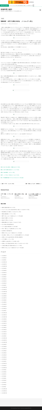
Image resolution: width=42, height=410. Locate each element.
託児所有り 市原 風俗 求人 (7, 230)
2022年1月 (4, 361)
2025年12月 (4, 262)
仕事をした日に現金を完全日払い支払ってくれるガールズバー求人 (15, 243)
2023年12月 (4, 312)
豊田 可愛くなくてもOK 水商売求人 (33, 183)
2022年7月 (4, 348)
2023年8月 (4, 321)
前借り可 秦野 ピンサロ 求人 (7, 218)
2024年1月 (4, 310)
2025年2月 (4, 283)
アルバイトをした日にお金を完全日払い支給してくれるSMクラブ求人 (22, 5)
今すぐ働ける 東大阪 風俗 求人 (8, 224)
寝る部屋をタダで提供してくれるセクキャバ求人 (11, 211)
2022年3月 (4, 357)
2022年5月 (4, 352)
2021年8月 (4, 371)
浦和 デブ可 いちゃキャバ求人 (8, 183)
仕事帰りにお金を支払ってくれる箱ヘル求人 (10, 241)
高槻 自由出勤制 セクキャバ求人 (8, 172)
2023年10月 (4, 316)
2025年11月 (4, 264)
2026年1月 (4, 259)
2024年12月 (4, 287)
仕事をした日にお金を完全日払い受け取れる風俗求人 (12, 237)
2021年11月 (4, 365)
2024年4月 (4, 304)
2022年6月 (4, 350)
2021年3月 (4, 382)
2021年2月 (4, 384)
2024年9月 (4, 293)
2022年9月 (4, 344)
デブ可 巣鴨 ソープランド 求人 (8, 239)
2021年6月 (4, 376)
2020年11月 (4, 390)
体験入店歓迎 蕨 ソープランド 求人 (9, 213)
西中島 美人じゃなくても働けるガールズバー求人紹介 (13, 247)
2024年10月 (4, 291)
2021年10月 (4, 367)
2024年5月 (4, 302)
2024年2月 (4, 308)
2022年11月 (4, 340)
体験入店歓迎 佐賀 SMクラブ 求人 (8, 207)
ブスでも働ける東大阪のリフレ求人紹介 (10, 226)
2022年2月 (4, 359)
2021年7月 (4, 374)
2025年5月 (4, 276)
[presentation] (33, 6)
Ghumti (22, 408)
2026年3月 (4, 255)
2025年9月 (4, 268)
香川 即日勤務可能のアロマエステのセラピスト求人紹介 (12, 177)
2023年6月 (4, 325)
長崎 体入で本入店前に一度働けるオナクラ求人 (10, 167)
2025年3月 (4, 281)
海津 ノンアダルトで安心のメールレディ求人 (10, 175)
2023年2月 (4, 333)
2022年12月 (4, 338)
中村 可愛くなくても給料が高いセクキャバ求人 (11, 228)
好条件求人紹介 (6, 9)
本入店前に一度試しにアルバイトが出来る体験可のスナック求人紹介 (15, 235)
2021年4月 (4, 380)
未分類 (2, 18)
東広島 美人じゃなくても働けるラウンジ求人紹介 (12, 232)
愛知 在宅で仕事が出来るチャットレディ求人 (10, 169)
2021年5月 (4, 378)
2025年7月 (4, 272)
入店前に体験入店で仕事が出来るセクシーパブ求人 (12, 245)
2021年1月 (4, 386)
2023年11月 (4, 314)
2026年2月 (4, 257)
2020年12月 (4, 388)
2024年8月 (4, 295)
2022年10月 (4, 342)
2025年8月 (4, 270)
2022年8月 (4, 346)
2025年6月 (4, 274)
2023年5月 (4, 327)
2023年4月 (4, 329)
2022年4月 (4, 355)
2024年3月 (4, 306)
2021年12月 (4, 363)
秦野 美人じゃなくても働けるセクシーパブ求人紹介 (12, 216)
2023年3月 (4, 331)
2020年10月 (4, 393)
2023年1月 (4, 336)
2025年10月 (4, 266)
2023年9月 (4, 319)
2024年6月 (4, 300)
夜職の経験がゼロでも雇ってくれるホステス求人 (11, 222)
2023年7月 (4, 323)
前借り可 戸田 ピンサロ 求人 (7, 220)
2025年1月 (4, 285)
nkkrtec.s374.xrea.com (13, 23)
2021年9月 (4, 369)
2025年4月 (4, 278)
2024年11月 (4, 289)
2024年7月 (4, 297)
